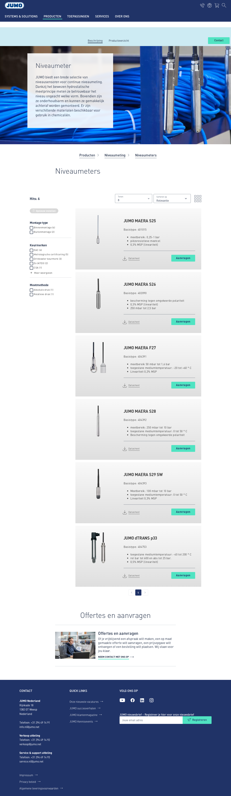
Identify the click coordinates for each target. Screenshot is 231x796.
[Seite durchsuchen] (224, 5)
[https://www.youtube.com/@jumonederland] (122, 700)
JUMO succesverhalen (83, 708)
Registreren (199, 720)
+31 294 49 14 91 (40, 722)
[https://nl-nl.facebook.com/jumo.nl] (133, 700)
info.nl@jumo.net (29, 727)
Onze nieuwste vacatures (84, 701)
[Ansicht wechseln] (196, 198)
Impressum (26, 775)
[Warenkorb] (217, 5)
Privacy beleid (27, 781)
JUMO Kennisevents (81, 721)
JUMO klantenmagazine (83, 715)
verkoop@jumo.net (30, 744)
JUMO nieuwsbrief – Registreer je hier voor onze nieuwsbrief (157, 714)
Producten (87, 155)
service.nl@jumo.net (31, 761)
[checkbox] (31, 228)
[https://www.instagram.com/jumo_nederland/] (151, 700)
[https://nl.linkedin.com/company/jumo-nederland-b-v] (142, 700)
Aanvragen (183, 258)
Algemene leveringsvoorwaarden (38, 788)
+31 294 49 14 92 (40, 739)
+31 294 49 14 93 (40, 757)
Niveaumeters (146, 155)
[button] (41, 273)
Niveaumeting (115, 155)
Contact (218, 40)
